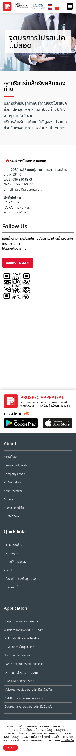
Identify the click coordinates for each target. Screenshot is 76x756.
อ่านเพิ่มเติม (67, 740)
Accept (10, 747)
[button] (70, 6)
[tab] (26, 161)
